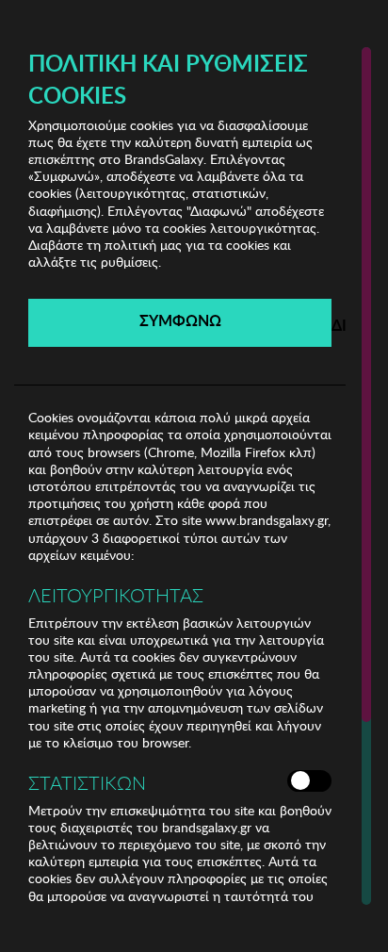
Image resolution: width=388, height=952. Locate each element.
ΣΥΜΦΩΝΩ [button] (180, 320)
